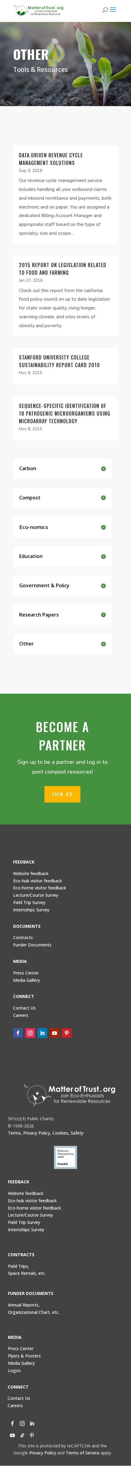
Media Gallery (26, 980)
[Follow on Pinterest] (67, 1033)
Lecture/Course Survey (35, 895)
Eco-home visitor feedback (39, 888)
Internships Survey (26, 1229)
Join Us (62, 794)
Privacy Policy (42, 1453)
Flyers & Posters (24, 1356)
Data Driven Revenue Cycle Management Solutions (51, 159)
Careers (15, 1405)
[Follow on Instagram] (30, 1033)
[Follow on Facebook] (18, 1033)
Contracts (23, 937)
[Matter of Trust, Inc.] (69, 1095)
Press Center (26, 973)
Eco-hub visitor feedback (37, 881)
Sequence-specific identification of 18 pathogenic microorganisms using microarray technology (64, 413)
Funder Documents (32, 945)
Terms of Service (82, 1453)
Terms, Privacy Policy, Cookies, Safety (45, 1133)
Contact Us (24, 1008)
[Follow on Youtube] (54, 1033)
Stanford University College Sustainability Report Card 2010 (59, 361)
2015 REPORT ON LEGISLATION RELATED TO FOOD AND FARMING (62, 268)
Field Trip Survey (29, 902)
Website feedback (30, 873)
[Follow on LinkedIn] (42, 1033)
